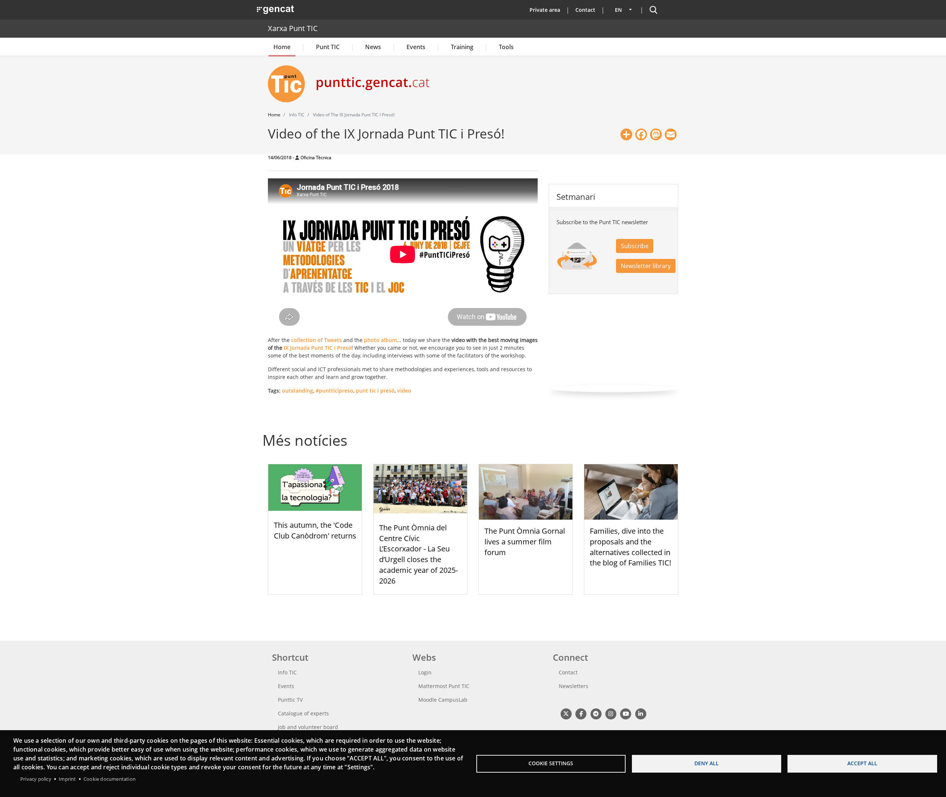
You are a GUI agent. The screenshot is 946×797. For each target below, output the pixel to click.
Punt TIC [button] (328, 47)
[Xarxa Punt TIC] (289, 83)
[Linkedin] (640, 714)
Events (415, 47)
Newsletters (573, 686)
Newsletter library (646, 266)
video (404, 390)
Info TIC (287, 672)
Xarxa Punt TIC (293, 28)
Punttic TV (290, 699)
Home (281, 47)
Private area (545, 9)
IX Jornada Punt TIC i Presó (317, 347)
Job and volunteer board (308, 727)
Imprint (67, 779)
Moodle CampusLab (442, 699)
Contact (585, 9)
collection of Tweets (316, 339)
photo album (380, 339)
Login (425, 672)
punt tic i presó (375, 390)
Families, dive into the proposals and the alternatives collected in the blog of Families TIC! (630, 547)
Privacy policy (35, 779)
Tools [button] (506, 47)
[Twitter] (566, 714)
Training (462, 47)
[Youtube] (626, 714)
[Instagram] (610, 714)
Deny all (706, 763)
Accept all (862, 763)
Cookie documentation (110, 779)
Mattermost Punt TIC (443, 686)
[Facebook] (581, 714)
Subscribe (635, 246)
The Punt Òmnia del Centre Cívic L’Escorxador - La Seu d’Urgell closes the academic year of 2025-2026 (418, 554)
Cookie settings (550, 763)
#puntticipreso (334, 390)
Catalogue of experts (303, 713)
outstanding (297, 390)
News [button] (373, 47)
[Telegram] (596, 714)
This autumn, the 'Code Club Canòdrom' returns (315, 530)
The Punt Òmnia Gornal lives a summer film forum (524, 541)
